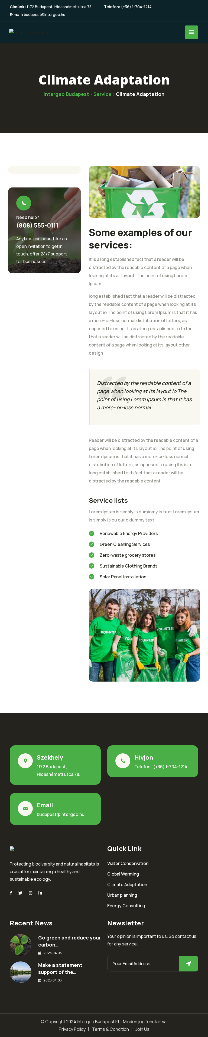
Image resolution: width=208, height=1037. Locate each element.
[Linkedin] (40, 893)
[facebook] (11, 893)
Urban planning (122, 895)
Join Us (142, 1029)
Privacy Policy (72, 1029)
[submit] (188, 963)
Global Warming (123, 874)
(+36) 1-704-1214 (136, 6)
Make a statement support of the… (60, 968)
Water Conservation (127, 863)
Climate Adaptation (127, 884)
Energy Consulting (126, 906)
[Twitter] (20, 893)
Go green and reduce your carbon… (69, 941)
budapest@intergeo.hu (44, 14)
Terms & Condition (110, 1029)
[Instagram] (30, 893)
